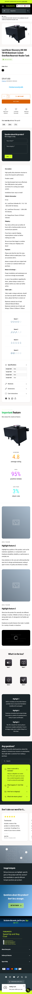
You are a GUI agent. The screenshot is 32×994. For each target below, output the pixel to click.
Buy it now (16, 101)
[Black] (3, 70)
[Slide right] (28, 34)
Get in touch (15, 905)
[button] (3, 6)
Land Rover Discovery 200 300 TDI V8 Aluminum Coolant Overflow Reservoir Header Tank (15, 18)
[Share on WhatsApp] (12, 398)
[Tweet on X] (9, 398)
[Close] (24, 986)
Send (7, 156)
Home (4, 16)
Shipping (4, 81)
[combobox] (20, 10)
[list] (16, 474)
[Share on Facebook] (6, 398)
